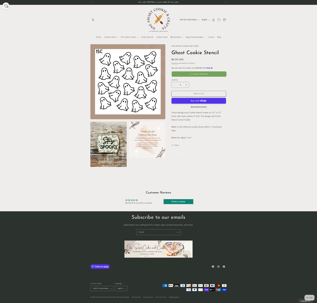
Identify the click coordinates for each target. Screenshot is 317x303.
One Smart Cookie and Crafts (105, 297)
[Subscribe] (178, 232)
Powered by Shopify (122, 297)
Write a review (178, 202)
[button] (93, 20)
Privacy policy (148, 297)
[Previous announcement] (91, 2)
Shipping (175, 63)
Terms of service (161, 297)
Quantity (175, 80)
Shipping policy (174, 297)
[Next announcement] (225, 2)
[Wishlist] (219, 20)
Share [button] (176, 145)
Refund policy (136, 297)
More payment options (199, 106)
